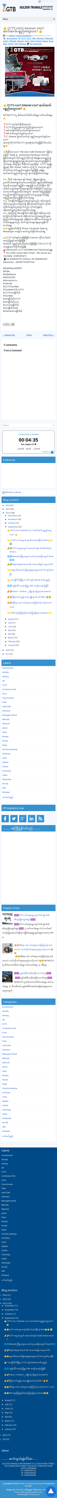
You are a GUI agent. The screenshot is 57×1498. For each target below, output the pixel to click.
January (11, 645)
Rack (32, 41)
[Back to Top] (51, 1491)
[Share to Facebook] (13, 324)
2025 (7, 509)
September (13, 527)
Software (6, 754)
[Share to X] (10, 324)
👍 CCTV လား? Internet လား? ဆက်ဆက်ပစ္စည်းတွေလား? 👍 (23, 30)
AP (19, 38)
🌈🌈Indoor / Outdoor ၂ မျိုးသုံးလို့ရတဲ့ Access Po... (29, 591)
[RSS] (41, 822)
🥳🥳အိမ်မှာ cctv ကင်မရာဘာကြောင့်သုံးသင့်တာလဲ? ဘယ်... (29, 1387)
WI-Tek (5, 784)
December (12, 515)
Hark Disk (6, 706)
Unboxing (6, 771)
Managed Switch (9, 715)
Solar (5, 44)
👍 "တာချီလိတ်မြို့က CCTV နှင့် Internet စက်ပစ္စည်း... (29, 580)
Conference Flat (9, 689)
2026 (7, 505)
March (10, 637)
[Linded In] (32, 822)
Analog (5, 676)
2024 (7, 513)
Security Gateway (9, 749)
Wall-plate (6, 779)
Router (45, 41)
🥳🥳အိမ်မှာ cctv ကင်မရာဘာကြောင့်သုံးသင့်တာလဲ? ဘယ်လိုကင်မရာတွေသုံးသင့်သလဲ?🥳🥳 (33, 949)
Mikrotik (13, 41)
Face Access (8, 698)
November (12, 519)
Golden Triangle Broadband (20, 36)
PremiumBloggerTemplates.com (28, 1492)
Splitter (5, 762)
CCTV (23, 38)
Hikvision (40, 38)
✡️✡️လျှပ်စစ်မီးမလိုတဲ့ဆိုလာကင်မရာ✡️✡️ (32, 973)
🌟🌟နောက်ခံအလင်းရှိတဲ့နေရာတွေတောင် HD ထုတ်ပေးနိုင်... (29, 1356)
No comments (36, 44)
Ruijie (51, 41)
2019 (7, 654)
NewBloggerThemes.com (28, 1494)
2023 (7, 650)
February (12, 641)
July (9, 623)
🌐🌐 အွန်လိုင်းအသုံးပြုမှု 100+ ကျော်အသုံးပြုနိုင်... (28, 586)
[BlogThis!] (7, 324)
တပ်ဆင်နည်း (7, 797)
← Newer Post (8, 335)
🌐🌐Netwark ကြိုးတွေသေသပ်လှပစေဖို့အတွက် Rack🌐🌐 (29, 1344)
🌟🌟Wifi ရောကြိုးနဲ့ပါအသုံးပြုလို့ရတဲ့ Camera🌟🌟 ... (30, 613)
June (10, 626)
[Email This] (4, 324)
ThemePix (20, 1490)
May (10, 630)
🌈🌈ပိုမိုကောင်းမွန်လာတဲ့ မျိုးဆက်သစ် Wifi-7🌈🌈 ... (30, 597)
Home (29, 335)
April (10, 634)
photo (27, 41)
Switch (11, 44)
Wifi (16, 44)
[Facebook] (6, 822)
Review (38, 41)
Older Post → (49, 335)
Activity (5, 672)
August (11, 619)
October (11, 523)
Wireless (22, 44)
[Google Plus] (23, 822)
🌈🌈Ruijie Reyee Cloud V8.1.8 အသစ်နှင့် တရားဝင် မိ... (30, 564)
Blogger (28, 1486)
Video (4, 775)
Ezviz (29, 38)
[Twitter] (14, 822)
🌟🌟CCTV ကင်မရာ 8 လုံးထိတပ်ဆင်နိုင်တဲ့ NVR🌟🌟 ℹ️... (29, 1329)
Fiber (34, 38)
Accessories (12, 38)
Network (20, 41)
